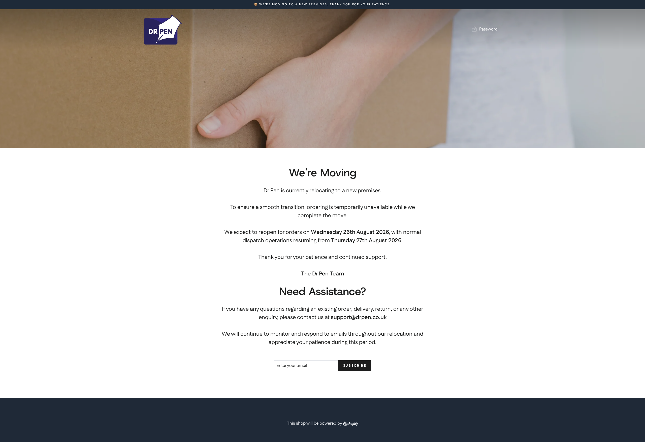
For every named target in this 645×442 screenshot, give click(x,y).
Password (488, 29)
